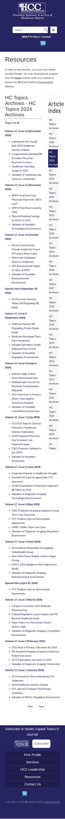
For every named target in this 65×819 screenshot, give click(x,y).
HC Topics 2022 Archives (53, 195)
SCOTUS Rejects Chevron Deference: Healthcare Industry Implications (26, 427)
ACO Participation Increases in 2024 (31, 659)
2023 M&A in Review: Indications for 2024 (34, 647)
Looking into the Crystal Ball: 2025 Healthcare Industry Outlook (24, 145)
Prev (30, 706)
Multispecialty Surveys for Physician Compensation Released (26, 386)
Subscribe (41, 743)
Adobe (18, 77)
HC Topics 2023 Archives (53, 176)
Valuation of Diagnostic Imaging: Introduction (36, 664)
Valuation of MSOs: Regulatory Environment (36, 697)
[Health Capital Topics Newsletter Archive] (23, 743)
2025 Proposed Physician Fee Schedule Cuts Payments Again (26, 440)
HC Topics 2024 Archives (53, 158)
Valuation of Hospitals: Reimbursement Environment (24, 278)
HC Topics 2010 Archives (53, 413)
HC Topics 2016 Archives (53, 304)
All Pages (52, 446)
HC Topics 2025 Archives (53, 140)
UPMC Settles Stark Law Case (29, 527)
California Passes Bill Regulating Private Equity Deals (25, 328)
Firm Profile (32, 755)
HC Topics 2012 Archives (53, 377)
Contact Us (32, 784)
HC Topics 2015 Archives (53, 322)
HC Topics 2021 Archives (53, 213)
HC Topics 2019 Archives (53, 249)
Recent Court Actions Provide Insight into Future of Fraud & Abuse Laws (26, 249)
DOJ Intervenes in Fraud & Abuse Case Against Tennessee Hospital (26, 398)
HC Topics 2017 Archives (53, 286)
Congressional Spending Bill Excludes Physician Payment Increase (27, 158)
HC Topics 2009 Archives (53, 432)
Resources (32, 777)
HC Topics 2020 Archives (53, 231)
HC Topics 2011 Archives (53, 395)
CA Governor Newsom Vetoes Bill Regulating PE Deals (25, 303)
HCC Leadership (32, 769)
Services (32, 762)
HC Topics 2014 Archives (53, 340)
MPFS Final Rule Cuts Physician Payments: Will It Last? (26, 199)
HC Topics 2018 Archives (53, 267)
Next (41, 706)
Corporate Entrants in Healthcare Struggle (34, 473)
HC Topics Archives (53, 124)
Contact (47, 36)
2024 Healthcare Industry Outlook (30, 684)
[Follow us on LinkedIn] (43, 43)
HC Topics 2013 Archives (53, 359)
